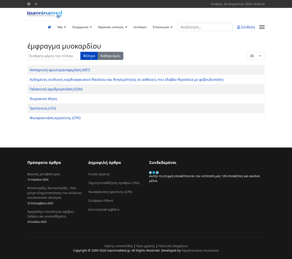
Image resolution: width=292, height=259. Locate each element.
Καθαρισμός (110, 56)
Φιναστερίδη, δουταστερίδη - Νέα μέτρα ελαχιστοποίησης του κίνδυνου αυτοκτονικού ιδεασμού (54, 195)
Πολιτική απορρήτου (173, 246)
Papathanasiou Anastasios (200, 250)
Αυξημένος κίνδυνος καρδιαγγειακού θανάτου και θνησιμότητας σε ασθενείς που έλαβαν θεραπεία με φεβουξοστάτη (126, 79)
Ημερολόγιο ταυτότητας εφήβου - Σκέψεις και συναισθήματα (51, 217)
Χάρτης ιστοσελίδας (118, 246)
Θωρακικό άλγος (43, 98)
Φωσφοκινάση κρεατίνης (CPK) (55, 118)
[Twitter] (36, 4)
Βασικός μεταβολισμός (43, 176)
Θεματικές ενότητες (111, 27)
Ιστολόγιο (140, 27)
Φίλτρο (89, 56)
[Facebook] (28, 4)
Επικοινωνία (161, 27)
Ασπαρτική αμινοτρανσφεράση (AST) (60, 70)
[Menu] (262, 27)
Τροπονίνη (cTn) (43, 108)
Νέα (60, 27)
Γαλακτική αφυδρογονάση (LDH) (56, 89)
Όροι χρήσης (145, 246)
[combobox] (205, 27)
